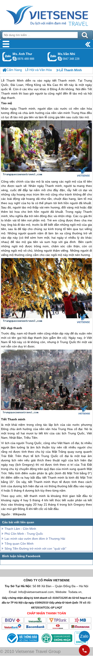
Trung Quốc (68, 342)
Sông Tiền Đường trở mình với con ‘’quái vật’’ (35, 548)
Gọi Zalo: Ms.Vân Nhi (52, 56)
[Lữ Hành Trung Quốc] (4, 70)
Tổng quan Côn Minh (19, 543)
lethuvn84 (14, 59)
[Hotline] (84, 650)
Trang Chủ (46, 14)
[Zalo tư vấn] (84, 636)
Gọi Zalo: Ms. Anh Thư (7, 56)
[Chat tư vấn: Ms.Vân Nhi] (60, 59)
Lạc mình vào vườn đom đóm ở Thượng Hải (35, 538)
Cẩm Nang (14, 70)
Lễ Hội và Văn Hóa (38, 70)
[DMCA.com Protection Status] (81, 643)
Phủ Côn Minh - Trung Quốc (24, 533)
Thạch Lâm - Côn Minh (20, 528)
